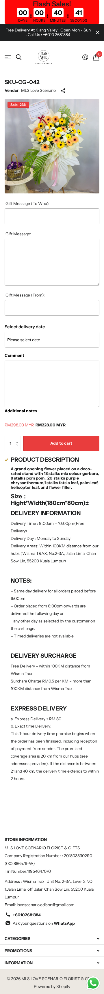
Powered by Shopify (52, 986)
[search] (18, 57)
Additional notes (21, 410)
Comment (14, 355)
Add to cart (61, 443)
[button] (19, 438)
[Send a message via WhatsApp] (93, 983)
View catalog (8, 57)
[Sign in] (85, 57)
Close (97, 32)
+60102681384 (27, 914)
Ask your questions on (44, 923)
